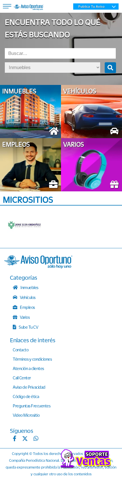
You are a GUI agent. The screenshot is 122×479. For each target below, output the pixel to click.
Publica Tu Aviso (91, 6)
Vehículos (27, 297)
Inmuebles (29, 287)
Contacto (20, 349)
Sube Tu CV (28, 327)
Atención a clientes (28, 368)
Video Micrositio (26, 415)
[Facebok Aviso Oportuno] (14, 439)
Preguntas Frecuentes (31, 405)
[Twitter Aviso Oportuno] (25, 439)
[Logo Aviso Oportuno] (28, 8)
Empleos (27, 307)
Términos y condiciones (32, 359)
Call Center (22, 377)
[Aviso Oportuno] (38, 266)
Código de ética (26, 396)
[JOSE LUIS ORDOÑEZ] (30, 225)
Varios (24, 317)
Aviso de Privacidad (29, 387)
